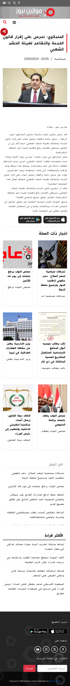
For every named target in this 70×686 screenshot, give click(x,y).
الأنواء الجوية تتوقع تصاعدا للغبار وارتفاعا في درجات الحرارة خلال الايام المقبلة (35, 560)
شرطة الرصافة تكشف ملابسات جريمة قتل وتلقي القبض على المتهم (37, 573)
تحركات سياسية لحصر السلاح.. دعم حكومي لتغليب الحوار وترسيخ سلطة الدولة (38, 475)
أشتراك (29, 668)
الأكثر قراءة (54, 535)
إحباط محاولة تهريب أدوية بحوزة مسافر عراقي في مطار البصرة (35, 546)
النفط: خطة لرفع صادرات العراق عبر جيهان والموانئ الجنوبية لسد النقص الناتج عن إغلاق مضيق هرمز (36, 499)
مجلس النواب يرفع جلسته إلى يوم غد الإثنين (36, 486)
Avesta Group (55, 681)
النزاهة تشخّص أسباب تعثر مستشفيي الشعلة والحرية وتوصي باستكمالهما (35, 515)
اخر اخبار (56, 464)
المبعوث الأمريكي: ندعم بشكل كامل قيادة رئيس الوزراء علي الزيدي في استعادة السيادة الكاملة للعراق (34, 588)
